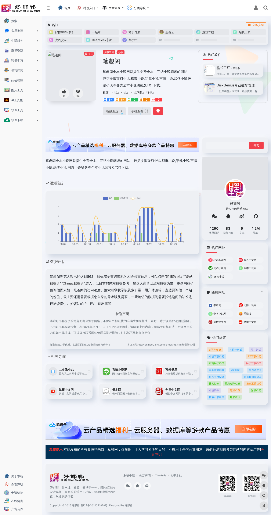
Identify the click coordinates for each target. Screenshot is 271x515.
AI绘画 (236, 349)
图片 (256, 349)
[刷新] (262, 292)
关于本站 (176, 475)
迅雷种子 (216, 363)
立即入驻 (258, 25)
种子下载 (253, 363)
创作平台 (216, 376)
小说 (120, 52)
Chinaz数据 (71, 283)
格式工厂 (228, 68)
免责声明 (145, 475)
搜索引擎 (216, 397)
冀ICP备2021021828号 (94, 505)
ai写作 (215, 349)
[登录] (256, 8)
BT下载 (254, 356)
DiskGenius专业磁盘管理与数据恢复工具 (239, 85)
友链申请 (129, 475)
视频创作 (232, 383)
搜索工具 (253, 383)
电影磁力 (216, 370)
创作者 (255, 370)
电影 (235, 397)
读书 (149, 92)
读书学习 (109, 52)
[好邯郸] (69, 479)
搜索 (214, 383)
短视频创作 (252, 376)
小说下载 (136, 92)
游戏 (256, 390)
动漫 (236, 370)
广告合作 (160, 475)
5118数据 (173, 276)
